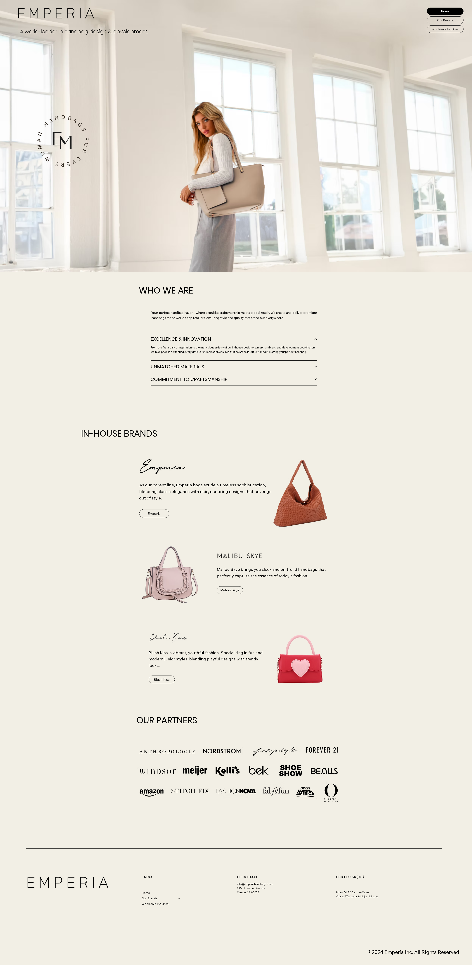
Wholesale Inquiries (155, 904)
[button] (445, 20)
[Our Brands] (179, 898)
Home (146, 893)
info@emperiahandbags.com (255, 884)
